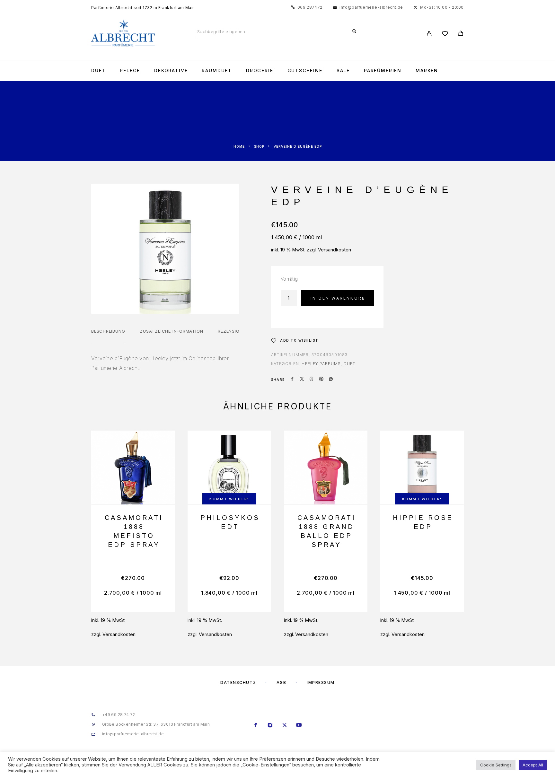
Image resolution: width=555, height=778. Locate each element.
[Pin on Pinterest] (321, 379)
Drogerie (259, 70)
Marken (427, 70)
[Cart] (461, 34)
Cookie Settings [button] (496, 764)
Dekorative (171, 70)
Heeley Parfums (321, 363)
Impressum (321, 682)
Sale (343, 70)
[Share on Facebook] (292, 379)
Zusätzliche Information (171, 331)
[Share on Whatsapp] (331, 379)
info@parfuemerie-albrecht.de (371, 7)
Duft (98, 70)
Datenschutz (238, 682)
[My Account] (429, 33)
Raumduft (217, 70)
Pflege (130, 70)
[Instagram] (270, 725)
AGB (281, 682)
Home (239, 146)
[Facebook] (256, 725)
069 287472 (309, 7)
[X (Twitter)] (285, 725)
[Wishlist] (445, 34)
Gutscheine (304, 70)
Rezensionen (233, 331)
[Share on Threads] (311, 379)
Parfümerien (382, 70)
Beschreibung (108, 331)
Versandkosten (334, 249)
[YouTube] (299, 725)
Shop (259, 146)
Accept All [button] (533, 764)
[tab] (108, 335)
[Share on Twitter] (302, 379)
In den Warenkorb (338, 298)
